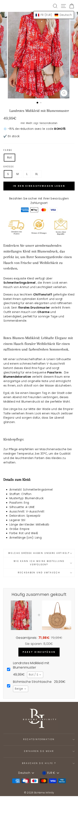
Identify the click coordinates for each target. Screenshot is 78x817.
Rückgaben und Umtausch (39, 572)
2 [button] (41, 103)
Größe (8, 166)
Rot (9, 158)
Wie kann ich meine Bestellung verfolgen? (39, 563)
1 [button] (38, 103)
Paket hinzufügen (39, 651)
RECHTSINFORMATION (39, 739)
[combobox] (35, 675)
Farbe (7, 150)
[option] (39, 55)
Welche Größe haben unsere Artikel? (39, 553)
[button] (54, 15)
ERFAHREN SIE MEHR (39, 751)
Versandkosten (48, 123)
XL (36, 174)
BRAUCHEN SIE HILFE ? (39, 763)
